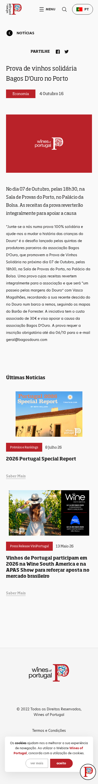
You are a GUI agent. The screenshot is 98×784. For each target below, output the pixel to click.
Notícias (25, 33)
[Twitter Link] (66, 51)
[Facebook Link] (57, 51)
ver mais (36, 763)
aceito (61, 763)
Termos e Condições (49, 730)
